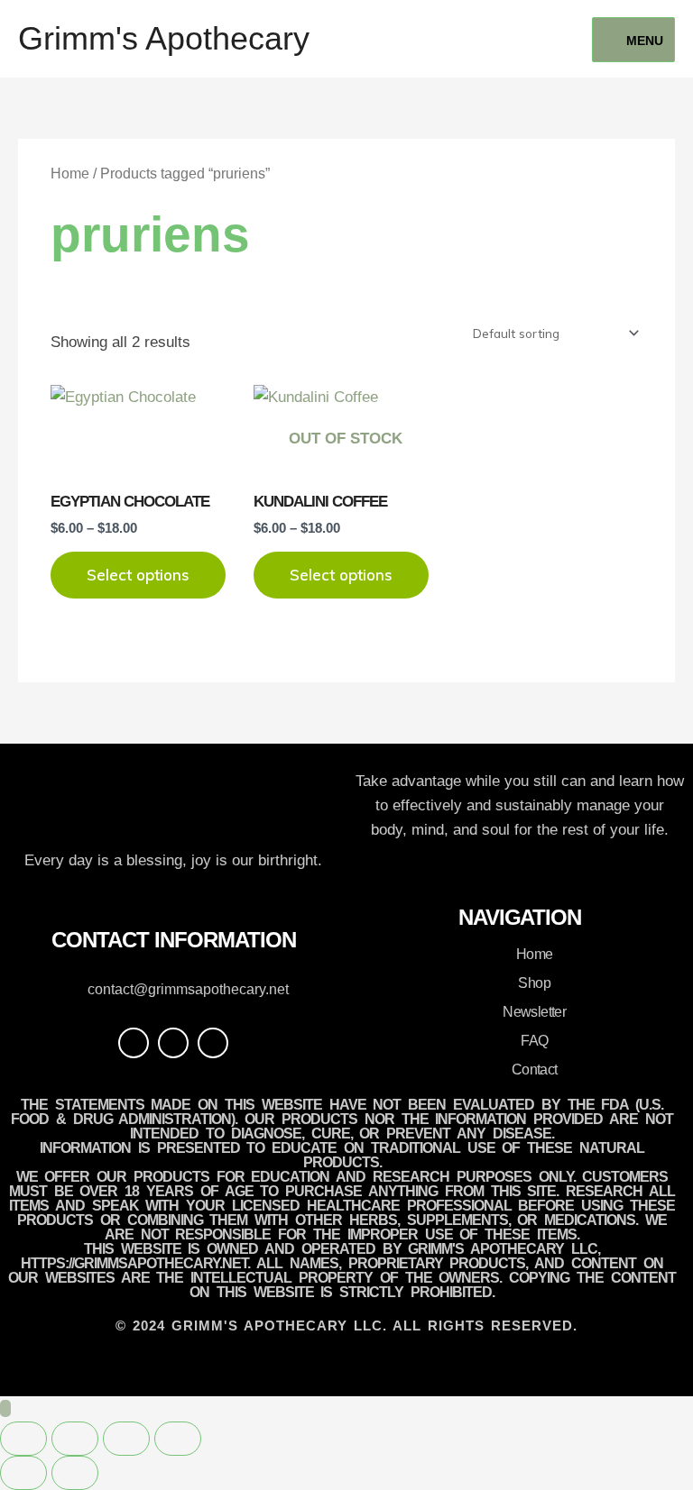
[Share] (126, 1438)
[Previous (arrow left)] (23, 1473)
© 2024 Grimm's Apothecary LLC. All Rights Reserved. (347, 1325)
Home (70, 173)
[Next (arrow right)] (74, 1473)
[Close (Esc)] (177, 1438)
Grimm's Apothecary (164, 38)
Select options (138, 574)
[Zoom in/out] (23, 1438)
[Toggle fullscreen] (74, 1438)
